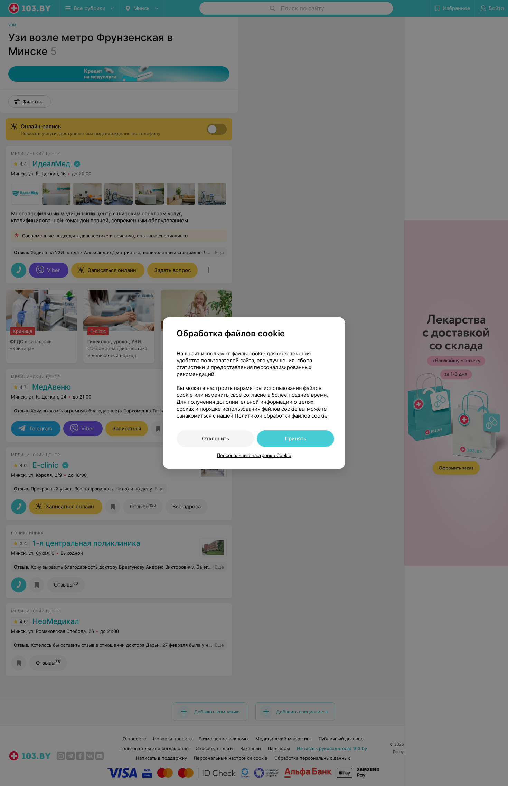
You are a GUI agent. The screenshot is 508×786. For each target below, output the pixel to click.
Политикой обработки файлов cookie (281, 415)
